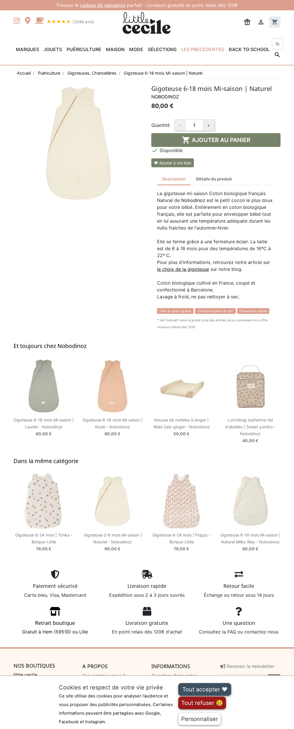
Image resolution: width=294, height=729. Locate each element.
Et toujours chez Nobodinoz (49, 346)
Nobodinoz (165, 97)
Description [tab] (174, 178)
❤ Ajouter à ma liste (172, 162)
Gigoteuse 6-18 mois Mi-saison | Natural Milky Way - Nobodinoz (250, 541)
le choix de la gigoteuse (183, 269)
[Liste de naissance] (247, 21)
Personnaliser (199, 719)
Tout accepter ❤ (204, 689)
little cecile (25, 675)
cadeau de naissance (102, 5)
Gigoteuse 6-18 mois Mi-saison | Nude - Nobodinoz (112, 426)
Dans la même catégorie (45, 461)
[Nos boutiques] (29, 21)
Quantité (160, 125)
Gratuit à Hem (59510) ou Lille (55, 627)
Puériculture (84, 49)
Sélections (162, 49)
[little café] (39, 21)
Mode (136, 49)
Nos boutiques (34, 666)
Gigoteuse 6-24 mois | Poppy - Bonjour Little (181, 541)
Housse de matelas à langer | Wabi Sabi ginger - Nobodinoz (181, 426)
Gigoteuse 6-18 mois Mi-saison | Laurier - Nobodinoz (43, 426)
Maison (115, 49)
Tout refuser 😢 (202, 702)
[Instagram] (17, 21)
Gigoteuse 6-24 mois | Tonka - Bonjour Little (43, 541)
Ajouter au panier (216, 140)
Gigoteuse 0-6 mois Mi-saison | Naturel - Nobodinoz (113, 541)
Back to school (249, 49)
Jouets (53, 49)
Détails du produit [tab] (214, 178)
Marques (27, 49)
